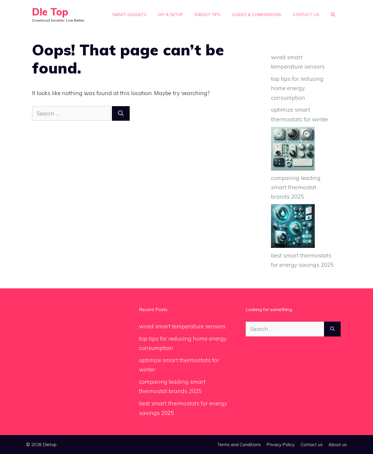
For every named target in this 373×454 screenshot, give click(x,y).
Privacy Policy (281, 444)
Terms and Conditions (239, 444)
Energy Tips (207, 14)
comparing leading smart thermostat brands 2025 (296, 187)
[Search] (121, 113)
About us (337, 444)
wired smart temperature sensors (182, 326)
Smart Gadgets (129, 14)
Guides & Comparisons (256, 14)
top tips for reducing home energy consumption (297, 88)
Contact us (306, 14)
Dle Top (50, 12)
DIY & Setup (170, 14)
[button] (333, 14)
